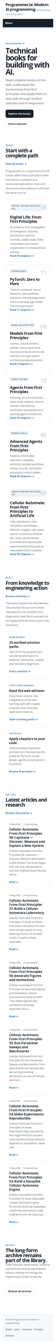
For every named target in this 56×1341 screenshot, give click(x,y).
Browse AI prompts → (22, 771)
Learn (17, 1329)
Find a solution (17, 124)
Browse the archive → (19, 813)
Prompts (38, 1329)
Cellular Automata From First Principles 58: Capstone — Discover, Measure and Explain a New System (27, 837)
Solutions (27, 1329)
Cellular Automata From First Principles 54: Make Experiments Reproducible (26, 1112)
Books (9, 1329)
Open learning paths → (23, 719)
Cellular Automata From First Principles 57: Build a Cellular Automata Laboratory (26, 906)
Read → (13, 882)
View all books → (16, 164)
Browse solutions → (18, 596)
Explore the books (19, 113)
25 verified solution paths (24, 644)
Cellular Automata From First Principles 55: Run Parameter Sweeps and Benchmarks (25, 1043)
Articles (10, 1335)
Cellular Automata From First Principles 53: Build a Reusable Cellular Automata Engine (25, 1181)
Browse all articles (19, 1291)
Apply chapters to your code (27, 741)
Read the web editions (26, 690)
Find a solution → (19, 671)
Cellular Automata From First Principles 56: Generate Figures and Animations (25, 974)
